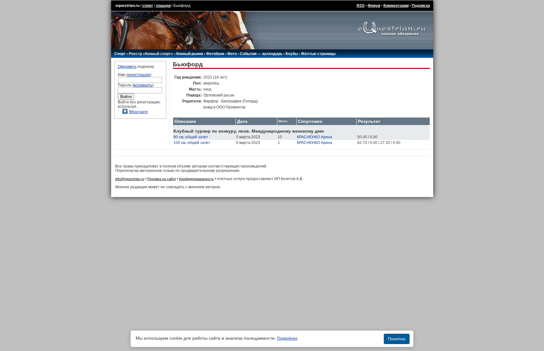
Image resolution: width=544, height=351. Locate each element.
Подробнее (287, 338)
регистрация (139, 75)
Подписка (421, 5)
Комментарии (396, 5)
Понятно (396, 338)
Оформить (127, 66)
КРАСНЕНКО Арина (314, 137)
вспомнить (142, 85)
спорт (147, 5)
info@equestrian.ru (129, 179)
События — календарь (261, 54)
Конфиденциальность (196, 179)
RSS (361, 5)
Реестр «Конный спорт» (151, 54)
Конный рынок (189, 54)
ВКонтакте (138, 112)
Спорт (120, 54)
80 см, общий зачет (190, 137)
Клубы (292, 54)
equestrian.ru (127, 5)
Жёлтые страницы (318, 54)
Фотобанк (215, 54)
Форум (374, 5)
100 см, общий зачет (191, 142)
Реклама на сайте (161, 179)
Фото (232, 54)
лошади (163, 5)
